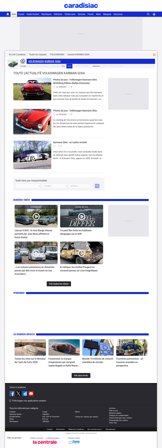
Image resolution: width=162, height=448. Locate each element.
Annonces (118, 14)
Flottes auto (70, 14)
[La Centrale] (44, 444)
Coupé (44, 412)
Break (11, 419)
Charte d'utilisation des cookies (120, 418)
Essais (21, 14)
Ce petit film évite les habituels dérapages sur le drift (76, 232)
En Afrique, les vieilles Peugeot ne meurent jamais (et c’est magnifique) (78, 269)
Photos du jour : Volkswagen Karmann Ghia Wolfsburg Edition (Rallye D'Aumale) (75, 81)
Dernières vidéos (21, 199)
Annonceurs (60, 429)
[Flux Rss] (155, 54)
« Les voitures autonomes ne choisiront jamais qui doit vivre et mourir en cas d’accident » (34, 270)
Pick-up (45, 419)
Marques (107, 14)
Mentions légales (115, 413)
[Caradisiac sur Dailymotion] (25, 394)
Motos (77, 412)
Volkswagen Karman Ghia (44, 61)
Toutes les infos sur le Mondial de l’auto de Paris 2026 (30, 360)
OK (97, 186)
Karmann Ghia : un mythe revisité (70, 142)
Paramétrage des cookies (118, 420)
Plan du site (113, 411)
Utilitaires (58, 14)
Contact (50, 429)
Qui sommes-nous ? (94, 429)
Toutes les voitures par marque (86, 417)
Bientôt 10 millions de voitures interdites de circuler (97, 360)
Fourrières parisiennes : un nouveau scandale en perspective (129, 362)
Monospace (13, 421)
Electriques (46, 14)
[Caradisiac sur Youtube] (31, 394)
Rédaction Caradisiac (76, 429)
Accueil (23, 66)
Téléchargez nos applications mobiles (29, 401)
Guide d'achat (33, 14)
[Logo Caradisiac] (81, 10)
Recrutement (110, 429)
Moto (98, 14)
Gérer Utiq (113, 423)
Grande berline (14, 417)
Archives (112, 408)
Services (81, 14)
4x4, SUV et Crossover (50, 417)
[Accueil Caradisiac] (8, 14)
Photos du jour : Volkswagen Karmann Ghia (75, 110)
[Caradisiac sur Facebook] (12, 394)
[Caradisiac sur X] (19, 394)
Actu (14, 14)
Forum (91, 14)
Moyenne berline (15, 414)
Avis (63, 66)
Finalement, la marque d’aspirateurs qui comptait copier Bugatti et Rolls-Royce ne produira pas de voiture (63, 362)
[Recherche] (148, 14)
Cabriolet (45, 414)
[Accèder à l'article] (36, 216)
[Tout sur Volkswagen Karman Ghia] (13, 67)
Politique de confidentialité (118, 415)
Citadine (12, 412)
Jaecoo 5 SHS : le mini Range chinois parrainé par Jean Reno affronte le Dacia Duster (33, 234)
